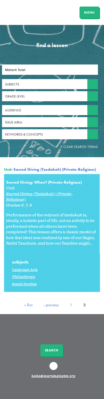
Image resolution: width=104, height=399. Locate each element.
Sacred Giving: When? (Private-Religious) (44, 182)
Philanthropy (23, 277)
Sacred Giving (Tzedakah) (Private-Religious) (54, 169)
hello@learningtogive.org (53, 376)
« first (28, 305)
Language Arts (25, 270)
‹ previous (51, 305)
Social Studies (24, 284)
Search (51, 350)
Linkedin (54, 368)
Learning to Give (23, 12)
